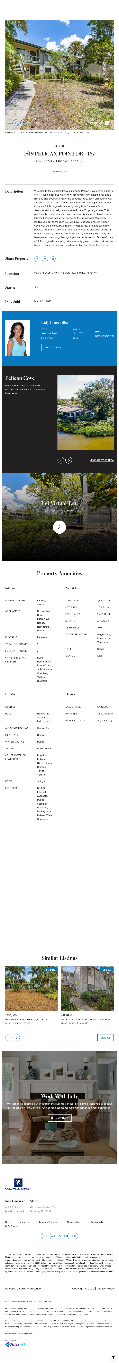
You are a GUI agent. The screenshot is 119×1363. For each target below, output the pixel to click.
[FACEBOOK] (44, 1236)
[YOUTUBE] (67, 1236)
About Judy (25, 1222)
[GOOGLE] (75, 1236)
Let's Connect (12, 1226)
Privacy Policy (105, 1288)
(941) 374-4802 (78, 335)
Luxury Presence (31, 1288)
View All (105, 1037)
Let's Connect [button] (59, 1118)
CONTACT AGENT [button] (54, 347)
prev (15, 122)
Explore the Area (102, 460)
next (23, 122)
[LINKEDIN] (52, 1236)
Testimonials (97, 1222)
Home (8, 1222)
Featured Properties (48, 1222)
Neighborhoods (74, 1222)
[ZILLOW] (59, 1236)
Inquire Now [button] (60, 171)
